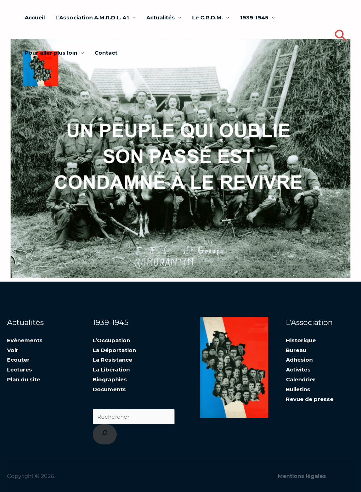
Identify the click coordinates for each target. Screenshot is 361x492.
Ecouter (18, 359)
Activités (298, 369)
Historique (301, 340)
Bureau (296, 350)
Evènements (25, 340)
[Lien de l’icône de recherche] (341, 35)
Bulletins (298, 389)
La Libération (111, 369)
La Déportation (114, 350)
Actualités (160, 17)
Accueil (35, 17)
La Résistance (112, 359)
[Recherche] (105, 434)
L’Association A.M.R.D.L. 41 (92, 17)
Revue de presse (310, 399)
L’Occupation (111, 340)
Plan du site (23, 379)
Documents (109, 389)
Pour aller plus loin (51, 52)
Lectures (19, 369)
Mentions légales (302, 476)
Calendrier (301, 379)
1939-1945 (254, 17)
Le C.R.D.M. (207, 17)
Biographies (110, 379)
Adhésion (299, 359)
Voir (12, 350)
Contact (105, 52)
